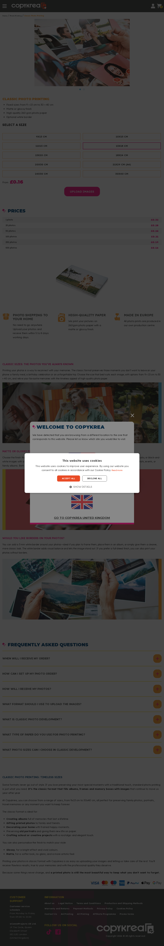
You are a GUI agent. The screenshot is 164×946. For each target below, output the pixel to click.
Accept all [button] (68, 478)
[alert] (82, 473)
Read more (117, 470)
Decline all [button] (94, 478)
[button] (82, 487)
